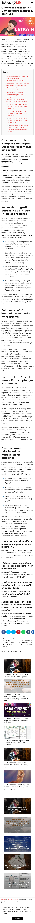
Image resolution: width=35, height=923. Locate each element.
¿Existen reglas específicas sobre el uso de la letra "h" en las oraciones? (19, 113)
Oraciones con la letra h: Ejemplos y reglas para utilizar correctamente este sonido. (17, 78)
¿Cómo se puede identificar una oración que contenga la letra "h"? (18, 106)
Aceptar (17, 918)
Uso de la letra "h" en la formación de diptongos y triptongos (14, 95)
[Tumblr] (28, 632)
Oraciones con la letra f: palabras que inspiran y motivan (25, 642)
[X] (13, 632)
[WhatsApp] (23, 632)
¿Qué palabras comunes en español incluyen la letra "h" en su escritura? (18, 120)
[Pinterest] (18, 632)
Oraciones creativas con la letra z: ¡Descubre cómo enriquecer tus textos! (9, 642)
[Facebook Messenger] (8, 632)
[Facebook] (3, 632)
